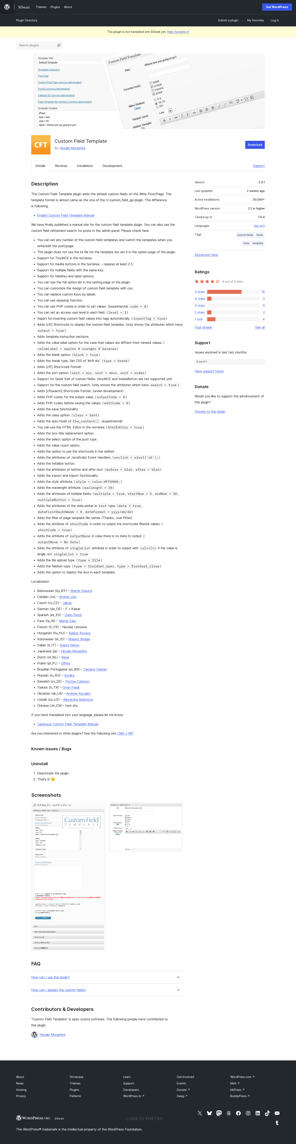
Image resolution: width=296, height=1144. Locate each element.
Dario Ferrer (73, 615)
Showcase (77, 1077)
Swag (182, 1096)
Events (181, 1083)
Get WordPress (277, 7)
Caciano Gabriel (95, 669)
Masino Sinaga (79, 639)
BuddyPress (240, 1096)
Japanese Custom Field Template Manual (67, 724)
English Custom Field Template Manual (65, 215)
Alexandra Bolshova (78, 699)
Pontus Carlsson (77, 681)
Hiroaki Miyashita (72, 148)
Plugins (74, 1089)
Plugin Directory (26, 20)
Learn (127, 1077)
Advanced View (206, 255)
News (20, 1083)
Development (112, 166)
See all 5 (259, 225)
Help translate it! (178, 31)
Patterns (75, 1096)
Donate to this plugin (210, 411)
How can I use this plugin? (50, 977)
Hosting (21, 1089)
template (258, 243)
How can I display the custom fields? (58, 990)
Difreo (65, 663)
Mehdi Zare (67, 621)
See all (260, 327)
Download (255, 144)
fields (260, 234)
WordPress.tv (134, 1096)
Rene (65, 657)
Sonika (69, 675)
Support (259, 166)
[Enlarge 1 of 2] (100, 808)
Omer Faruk (71, 687)
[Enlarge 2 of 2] (178, 808)
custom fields (245, 234)
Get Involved (185, 1077)
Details (40, 166)
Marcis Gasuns (81, 591)
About (20, 1077)
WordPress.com (242, 1077)
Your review (203, 327)
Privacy (21, 1096)
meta (246, 243)
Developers (131, 1089)
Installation (85, 166)
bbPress (237, 1089)
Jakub (67, 603)
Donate (183, 1089)
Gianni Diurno (69, 645)
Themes (75, 1083)
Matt (235, 1083)
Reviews (61, 166)
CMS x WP (125, 733)
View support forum (209, 371)
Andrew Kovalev (78, 693)
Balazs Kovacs (80, 633)
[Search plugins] (59, 45)
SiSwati (59, 1118)
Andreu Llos (68, 597)
